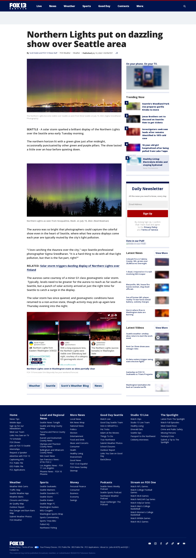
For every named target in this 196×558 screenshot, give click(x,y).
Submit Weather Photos (111, 443)
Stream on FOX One (143, 482)
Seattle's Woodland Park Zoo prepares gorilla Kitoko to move (155, 106)
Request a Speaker (18, 452)
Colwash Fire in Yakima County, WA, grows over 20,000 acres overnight (137, 261)
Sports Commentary (49, 517)
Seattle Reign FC (47, 503)
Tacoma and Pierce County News (52, 433)
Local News (75, 419)
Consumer (75, 446)
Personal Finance (78, 486)
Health (73, 450)
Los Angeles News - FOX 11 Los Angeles (51, 466)
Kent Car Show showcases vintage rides (138, 347)
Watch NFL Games (139, 486)
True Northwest (107, 439)
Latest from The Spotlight (173, 419)
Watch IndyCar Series (140, 502)
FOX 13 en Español (79, 463)
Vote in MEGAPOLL (109, 426)
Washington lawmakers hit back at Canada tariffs (138, 386)
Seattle (50, 385)
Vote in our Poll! (135, 240)
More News (77, 415)
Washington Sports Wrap (51, 514)
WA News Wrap (77, 422)
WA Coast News (47, 456)
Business (74, 493)
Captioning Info (17, 459)
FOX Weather (65, 53)
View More (162, 253)
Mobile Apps (15, 422)
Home (13, 415)
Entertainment (76, 436)
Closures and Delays (19, 500)
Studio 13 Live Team (140, 422)
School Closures (107, 446)
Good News (75, 460)
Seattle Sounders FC (49, 493)
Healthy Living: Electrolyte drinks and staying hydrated (155, 162)
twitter (178, 543)
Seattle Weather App (19, 493)
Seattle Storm (46, 496)
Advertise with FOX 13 (20, 456)
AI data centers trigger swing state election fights (139, 360)
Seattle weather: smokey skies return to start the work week (139, 335)
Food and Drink (77, 439)
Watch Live (105, 419)
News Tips (14, 419)
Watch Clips (136, 419)
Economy (74, 496)
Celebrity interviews (140, 439)
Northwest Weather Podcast (109, 497)
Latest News (134, 253)
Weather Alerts (16, 496)
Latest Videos (135, 327)
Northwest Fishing (48, 527)
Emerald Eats (137, 429)
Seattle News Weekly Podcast (110, 487)
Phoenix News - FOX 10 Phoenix (51, 472)
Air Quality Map (17, 503)
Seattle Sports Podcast (111, 492)
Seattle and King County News (51, 427)
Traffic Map (15, 489)
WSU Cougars (46, 510)
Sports (44, 482)
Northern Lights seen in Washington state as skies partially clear (61, 368)
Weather (76, 53)
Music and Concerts (79, 443)
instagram (155, 543)
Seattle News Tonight (50, 422)
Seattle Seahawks (48, 486)
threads (172, 543)
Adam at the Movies (109, 432)
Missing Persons (168, 432)
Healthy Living (76, 453)
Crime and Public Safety (172, 429)
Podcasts (106, 482)
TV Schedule (15, 438)
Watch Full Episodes (170, 422)
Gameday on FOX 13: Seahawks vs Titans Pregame (139, 373)
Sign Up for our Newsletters (17, 427)
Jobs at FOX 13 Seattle (20, 445)
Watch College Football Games (141, 491)
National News (77, 426)
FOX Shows (15, 442)
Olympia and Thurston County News (50, 445)
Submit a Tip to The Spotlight (170, 441)
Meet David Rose (169, 426)
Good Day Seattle (111, 415)
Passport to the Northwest (143, 436)
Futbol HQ (44, 524)
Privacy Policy (150, 227)
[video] (162, 337)
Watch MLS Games (139, 521)
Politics (73, 429)
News (98, 385)
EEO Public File (16, 466)
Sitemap (74, 470)
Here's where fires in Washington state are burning (136, 312)
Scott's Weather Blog (75, 385)
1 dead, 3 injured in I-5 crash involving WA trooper (139, 272)
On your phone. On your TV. (141, 63)
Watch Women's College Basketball (142, 513)
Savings (73, 500)
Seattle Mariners (47, 489)
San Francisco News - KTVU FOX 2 (50, 460)
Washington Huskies (49, 507)
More (140, 6)
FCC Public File (16, 463)
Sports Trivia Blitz (48, 520)
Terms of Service (149, 229)
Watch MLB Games (140, 495)
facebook (161, 543)
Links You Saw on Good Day (111, 454)
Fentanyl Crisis (167, 436)
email (184, 543)
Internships (15, 449)
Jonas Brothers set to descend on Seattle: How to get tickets (154, 119)
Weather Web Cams (19, 486)
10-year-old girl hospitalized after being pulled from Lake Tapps (155, 148)
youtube (149, 543)
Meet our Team (17, 432)
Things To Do (106, 436)
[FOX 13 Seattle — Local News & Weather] (19, 6)
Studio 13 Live (140, 415)
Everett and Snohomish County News (51, 439)
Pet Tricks (104, 429)
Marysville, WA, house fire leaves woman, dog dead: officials (138, 286)
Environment (76, 456)
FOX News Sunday (78, 467)
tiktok (167, 543)
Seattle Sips (136, 432)
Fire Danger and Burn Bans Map (22, 511)
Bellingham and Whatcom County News (52, 451)
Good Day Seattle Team (111, 422)
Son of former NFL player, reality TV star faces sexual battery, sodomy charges (138, 299)
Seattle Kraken (46, 500)
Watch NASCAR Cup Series (143, 499)
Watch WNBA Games (140, 518)
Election (73, 432)
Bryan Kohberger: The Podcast (110, 503)
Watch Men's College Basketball (140, 507)
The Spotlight (169, 415)
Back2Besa (105, 459)
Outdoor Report (107, 450)
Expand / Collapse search (184, 6)
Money (74, 482)
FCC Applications (17, 469)
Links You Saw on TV (19, 435)
